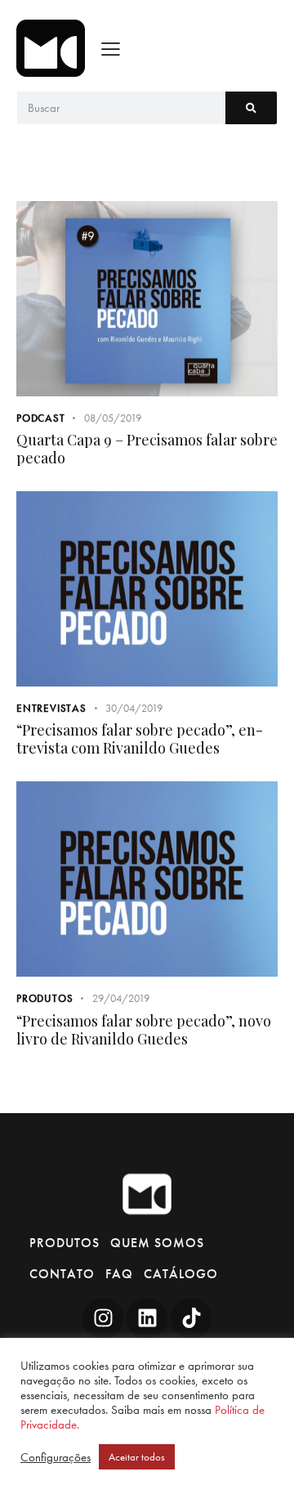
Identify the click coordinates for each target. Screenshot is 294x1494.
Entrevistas (51, 708)
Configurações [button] (55, 1457)
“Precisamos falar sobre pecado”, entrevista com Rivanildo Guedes (139, 739)
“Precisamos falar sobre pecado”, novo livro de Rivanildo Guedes (143, 1030)
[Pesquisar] (251, 108)
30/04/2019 (134, 708)
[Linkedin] (147, 1318)
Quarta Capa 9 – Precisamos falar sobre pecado (147, 449)
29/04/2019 (120, 998)
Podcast (40, 418)
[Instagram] (102, 1318)
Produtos (44, 998)
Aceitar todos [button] (137, 1457)
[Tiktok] (191, 1318)
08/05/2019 (112, 418)
